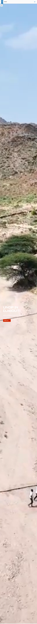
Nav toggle (34, 2)
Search (33, 1)
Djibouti (5, 1)
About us (6, 320)
